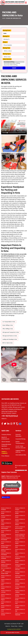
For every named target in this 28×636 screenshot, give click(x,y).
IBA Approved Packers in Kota (9, 335)
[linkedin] (8, 424)
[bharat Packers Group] (18, 424)
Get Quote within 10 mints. (13, 632)
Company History (6, 434)
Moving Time (6, 48)
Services (21, 626)
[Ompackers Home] (12, 2)
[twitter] (5, 424)
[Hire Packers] (21, 424)
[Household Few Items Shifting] (14, 63)
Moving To (6, 36)
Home (3, 18)
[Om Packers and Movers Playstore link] (6, 463)
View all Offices (6, 497)
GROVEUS (19, 629)
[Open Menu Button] (26, 2)
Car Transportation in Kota (8, 321)
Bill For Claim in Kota (7, 343)
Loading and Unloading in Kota (9, 339)
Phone (5, 42)
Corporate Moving (20, 439)
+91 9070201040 (9, 416)
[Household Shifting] (14, 62)
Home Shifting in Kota (7, 325)
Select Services (7, 59)
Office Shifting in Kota (7, 328)
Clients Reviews (5, 441)
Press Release (5, 456)
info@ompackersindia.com (12, 476)
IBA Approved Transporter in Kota (10, 332)
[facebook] (2, 424)
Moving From (7, 30)
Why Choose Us (5, 449)
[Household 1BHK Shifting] (14, 65)
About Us (7, 626)
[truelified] (14, 424)
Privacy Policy (14, 626)
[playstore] (3, 561)
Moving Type (7, 54)
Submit (14, 68)
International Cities (21, 455)
